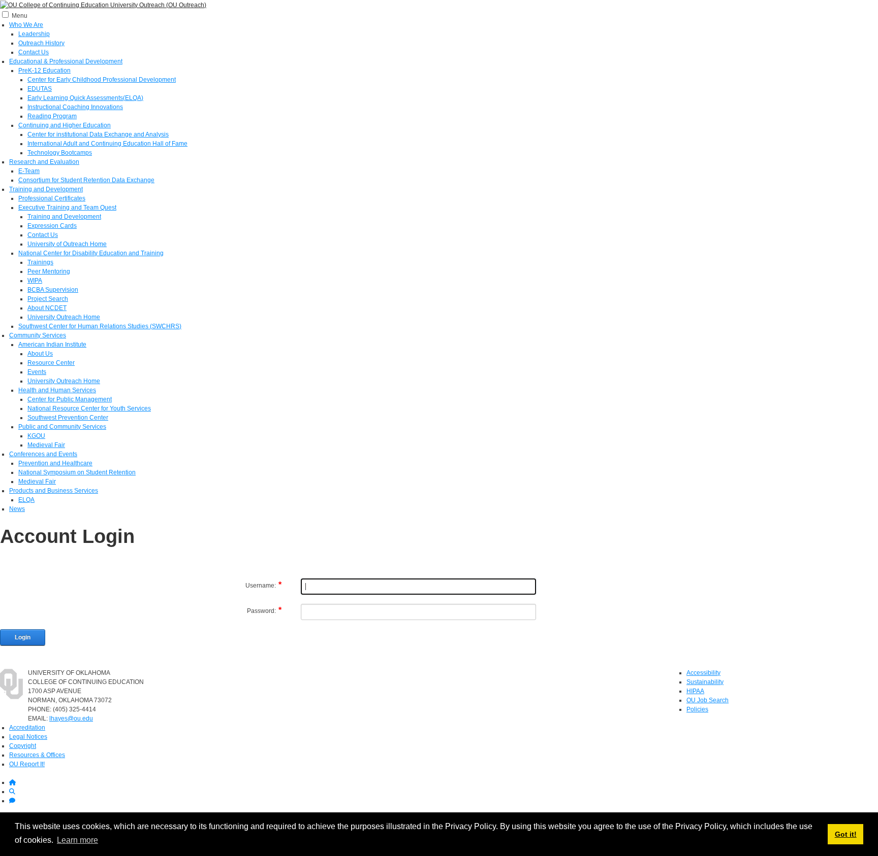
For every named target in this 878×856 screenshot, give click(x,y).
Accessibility (703, 672)
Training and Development (46, 189)
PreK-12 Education (44, 70)
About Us (40, 353)
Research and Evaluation (44, 161)
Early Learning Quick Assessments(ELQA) (85, 97)
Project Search (47, 298)
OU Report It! (27, 764)
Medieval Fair (46, 445)
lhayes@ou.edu (71, 718)
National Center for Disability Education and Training (91, 253)
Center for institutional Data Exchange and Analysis (98, 134)
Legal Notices (28, 736)
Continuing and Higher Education (64, 125)
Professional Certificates (51, 198)
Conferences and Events (43, 454)
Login (22, 637)
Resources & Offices (37, 755)
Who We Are (26, 24)
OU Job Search (707, 700)
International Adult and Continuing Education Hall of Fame (107, 143)
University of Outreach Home (67, 244)
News (17, 508)
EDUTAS (39, 88)
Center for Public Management (69, 399)
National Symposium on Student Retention (77, 472)
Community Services (37, 335)
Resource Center (51, 362)
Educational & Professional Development (65, 61)
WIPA (34, 280)
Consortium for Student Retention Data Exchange (86, 180)
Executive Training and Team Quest (67, 207)
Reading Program (52, 116)
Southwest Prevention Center (67, 417)
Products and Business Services (53, 490)
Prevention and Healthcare (55, 463)
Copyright (22, 745)
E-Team (29, 171)
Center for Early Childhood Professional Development (101, 79)
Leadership (34, 34)
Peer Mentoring (48, 271)
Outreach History (41, 43)
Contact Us (33, 52)
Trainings (40, 262)
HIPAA (695, 691)
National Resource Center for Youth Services (89, 408)
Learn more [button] (77, 840)
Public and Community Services (62, 426)
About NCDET (47, 308)
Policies (697, 709)
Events (36, 371)
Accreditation (27, 727)
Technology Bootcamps (59, 152)
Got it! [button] (846, 834)
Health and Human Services (57, 390)
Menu (19, 15)
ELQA (26, 499)
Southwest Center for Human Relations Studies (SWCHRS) (99, 326)
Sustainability (705, 682)
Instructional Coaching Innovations (75, 107)
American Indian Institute (52, 344)
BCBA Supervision (52, 289)
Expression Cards (52, 225)
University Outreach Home (63, 317)
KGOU (36, 435)
